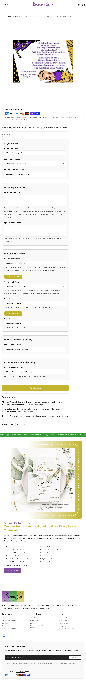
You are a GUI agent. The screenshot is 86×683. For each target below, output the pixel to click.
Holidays (5, 623)
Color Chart (34, 620)
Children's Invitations (15, 550)
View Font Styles (13, 314)
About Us (33, 618)
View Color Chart (13, 277)
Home (4, 16)
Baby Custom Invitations (17, 16)
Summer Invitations (48, 562)
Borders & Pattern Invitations (52, 547)
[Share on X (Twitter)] (17, 424)
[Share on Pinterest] (23, 424)
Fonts (32, 623)
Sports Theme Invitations (16, 562)
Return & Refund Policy (67, 628)
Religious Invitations (48, 559)
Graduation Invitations (49, 556)
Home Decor (6, 626)
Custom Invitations (9, 620)
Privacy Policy (64, 620)
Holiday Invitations (14, 556)
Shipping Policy (65, 626)
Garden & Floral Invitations (17, 553)
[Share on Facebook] (11, 424)
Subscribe (75, 657)
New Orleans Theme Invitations (18, 559)
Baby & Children (8, 618)
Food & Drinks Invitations (50, 550)
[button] (2, 5)
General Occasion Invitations (52, 553)
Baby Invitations (13, 547)
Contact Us (63, 618)
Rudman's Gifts (20, 671)
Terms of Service (65, 623)
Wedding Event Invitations (17, 565)
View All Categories (9, 628)
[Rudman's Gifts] (13, 596)
